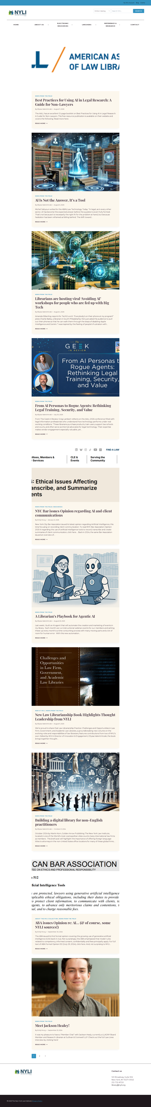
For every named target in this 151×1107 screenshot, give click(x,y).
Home (16, 25)
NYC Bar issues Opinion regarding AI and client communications (73, 512)
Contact (135, 25)
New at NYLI (40, 710)
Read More (41, 123)
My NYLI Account (128, 3)
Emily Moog (41, 520)
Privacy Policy (37, 1101)
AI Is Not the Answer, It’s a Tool (60, 200)
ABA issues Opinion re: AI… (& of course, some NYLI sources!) (73, 924)
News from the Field (43, 96)
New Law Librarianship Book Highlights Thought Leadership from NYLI (75, 716)
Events (143, 3)
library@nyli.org (118, 1085)
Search (138, 11)
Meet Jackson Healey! (52, 1025)
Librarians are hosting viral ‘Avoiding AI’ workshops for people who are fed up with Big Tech (72, 302)
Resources (57, 507)
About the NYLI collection (46, 918)
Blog (137, 3)
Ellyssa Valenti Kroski (44, 109)
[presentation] (75, 62)
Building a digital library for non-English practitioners (68, 822)
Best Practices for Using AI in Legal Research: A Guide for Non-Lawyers (73, 102)
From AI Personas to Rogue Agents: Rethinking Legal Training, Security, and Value (73, 407)
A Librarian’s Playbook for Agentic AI (65, 616)
